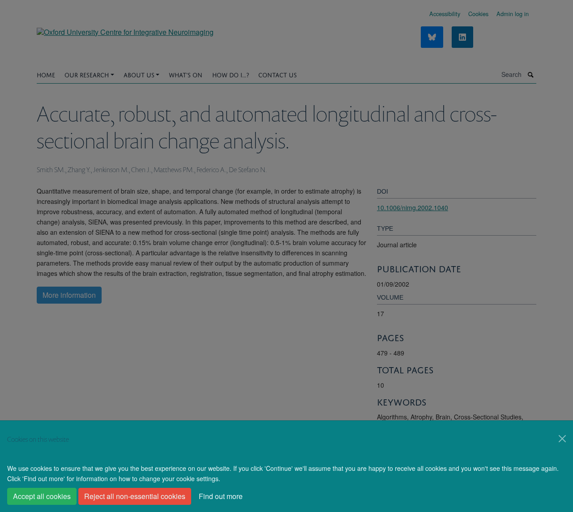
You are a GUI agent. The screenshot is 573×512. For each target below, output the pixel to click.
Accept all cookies (42, 496)
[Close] (562, 439)
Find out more (221, 496)
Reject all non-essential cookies (134, 496)
